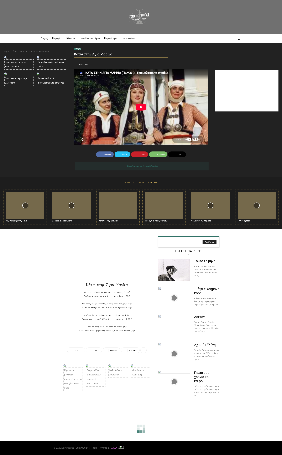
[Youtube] (226, 448)
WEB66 (115, 447)
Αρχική (6, 51)
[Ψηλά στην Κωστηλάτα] (210, 205)
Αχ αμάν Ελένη (205, 345)
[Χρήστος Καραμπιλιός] (118, 205)
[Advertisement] (246, 90)
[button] (239, 39)
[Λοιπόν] (174, 326)
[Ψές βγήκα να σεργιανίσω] (164, 205)
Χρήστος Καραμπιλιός (108, 221)
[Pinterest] (216, 38)
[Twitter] (232, 38)
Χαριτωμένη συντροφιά (16, 221)
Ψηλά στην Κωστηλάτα (201, 221)
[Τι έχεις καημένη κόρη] (174, 298)
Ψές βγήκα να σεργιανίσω (156, 221)
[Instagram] (211, 38)
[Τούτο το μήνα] (174, 270)
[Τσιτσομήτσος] (257, 205)
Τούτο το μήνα (204, 261)
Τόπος (14, 51)
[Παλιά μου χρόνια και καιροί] (174, 382)
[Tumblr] (227, 38)
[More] (143, 350)
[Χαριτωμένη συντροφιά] (25, 205)
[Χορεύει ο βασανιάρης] (71, 205)
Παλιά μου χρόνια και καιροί (202, 377)
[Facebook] (205, 38)
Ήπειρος (23, 51)
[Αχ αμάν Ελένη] (174, 354)
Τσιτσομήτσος (244, 221)
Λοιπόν (199, 317)
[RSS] (221, 38)
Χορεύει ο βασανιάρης (62, 221)
